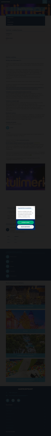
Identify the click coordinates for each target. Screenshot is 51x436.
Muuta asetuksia (25, 226)
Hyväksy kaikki (25, 222)
